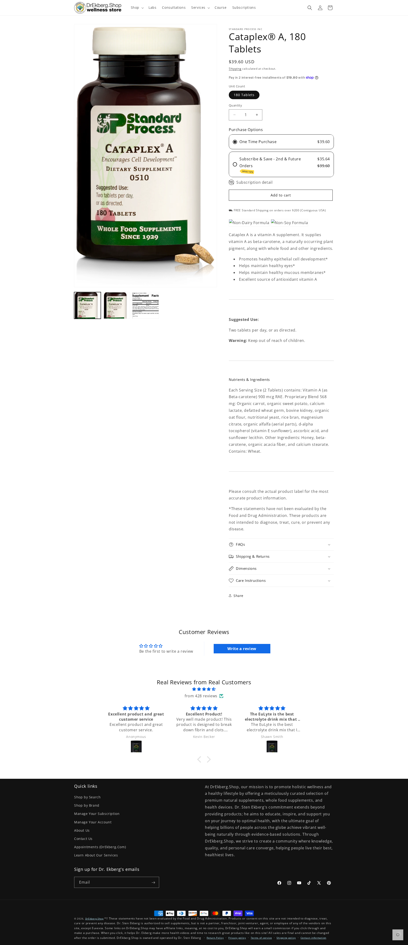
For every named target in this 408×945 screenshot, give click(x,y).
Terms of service (261, 937)
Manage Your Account (92, 822)
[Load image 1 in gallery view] (87, 305)
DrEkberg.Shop (94, 918)
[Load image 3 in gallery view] (145, 305)
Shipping (235, 69)
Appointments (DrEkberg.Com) (100, 847)
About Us (82, 830)
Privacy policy (237, 937)
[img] (204, 689)
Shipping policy (286, 937)
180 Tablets (244, 95)
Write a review (241, 648)
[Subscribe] (153, 882)
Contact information (313, 937)
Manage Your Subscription (96, 814)
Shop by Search (87, 797)
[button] (137, 8)
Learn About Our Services (96, 855)
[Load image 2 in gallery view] (116, 305)
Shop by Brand (86, 805)
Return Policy (215, 937)
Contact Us (83, 838)
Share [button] (238, 595)
